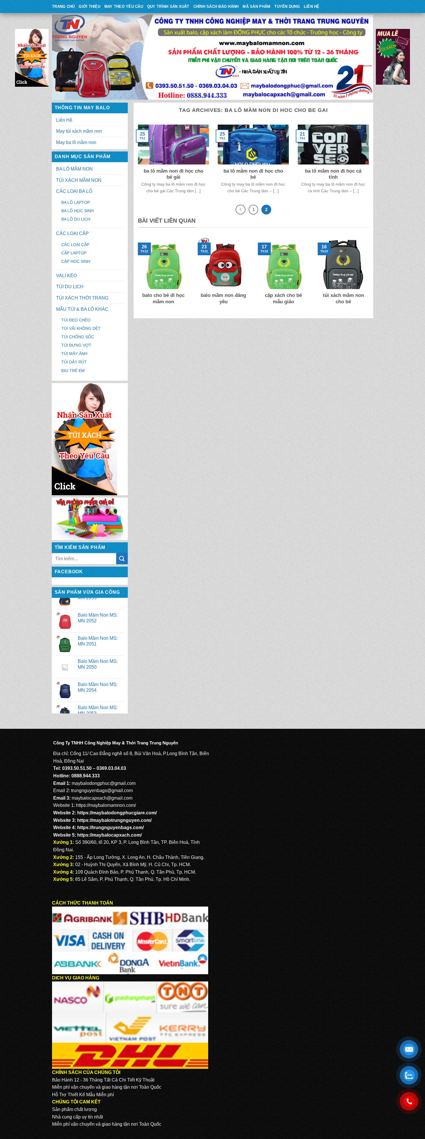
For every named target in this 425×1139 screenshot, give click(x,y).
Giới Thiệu (89, 6)
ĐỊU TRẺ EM (73, 370)
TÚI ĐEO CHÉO (75, 320)
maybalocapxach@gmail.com (102, 798)
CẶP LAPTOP (73, 253)
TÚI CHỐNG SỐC (77, 336)
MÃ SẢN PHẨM (256, 6)
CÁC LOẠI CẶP (72, 233)
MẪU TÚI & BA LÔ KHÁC (82, 309)
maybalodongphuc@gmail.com (104, 783)
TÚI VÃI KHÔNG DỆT (81, 328)
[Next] (370, 275)
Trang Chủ (63, 6)
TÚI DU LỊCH (70, 286)
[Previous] (136, 275)
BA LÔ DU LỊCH (75, 219)
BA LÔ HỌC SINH (77, 210)
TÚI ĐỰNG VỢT (76, 345)
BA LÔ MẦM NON (74, 169)
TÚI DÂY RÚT (74, 362)
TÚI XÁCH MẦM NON (78, 180)
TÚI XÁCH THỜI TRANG (82, 297)
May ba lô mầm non (76, 142)
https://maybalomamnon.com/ (106, 805)
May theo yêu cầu (123, 6)
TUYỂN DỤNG (287, 6)
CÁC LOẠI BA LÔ (74, 191)
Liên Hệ (311, 6)
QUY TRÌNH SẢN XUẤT (168, 6)
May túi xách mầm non (79, 131)
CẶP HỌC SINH (75, 261)
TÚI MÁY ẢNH (74, 353)
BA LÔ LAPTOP (75, 202)
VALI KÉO (66, 275)
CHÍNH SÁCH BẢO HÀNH (216, 6)
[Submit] (122, 558)
